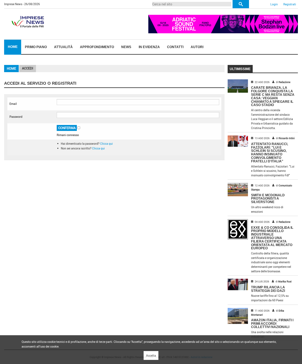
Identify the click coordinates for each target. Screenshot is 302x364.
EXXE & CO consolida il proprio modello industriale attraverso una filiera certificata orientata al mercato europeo (272, 238)
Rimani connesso (68, 135)
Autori (197, 47)
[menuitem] (12, 47)
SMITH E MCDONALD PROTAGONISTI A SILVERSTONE (268, 198)
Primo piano (36, 47)
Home (13, 47)
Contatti (175, 47)
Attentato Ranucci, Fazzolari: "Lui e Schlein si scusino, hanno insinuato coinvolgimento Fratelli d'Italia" (269, 152)
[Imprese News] (27, 21)
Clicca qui (106, 144)
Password (15, 117)
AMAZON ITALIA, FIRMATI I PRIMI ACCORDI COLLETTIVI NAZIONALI (272, 323)
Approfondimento (97, 47)
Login (274, 4)
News (126, 47)
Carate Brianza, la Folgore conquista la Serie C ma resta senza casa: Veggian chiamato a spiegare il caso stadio (272, 96)
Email (13, 104)
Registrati (289, 4)
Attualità (63, 47)
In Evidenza (149, 47)
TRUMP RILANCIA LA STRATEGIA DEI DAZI (268, 288)
